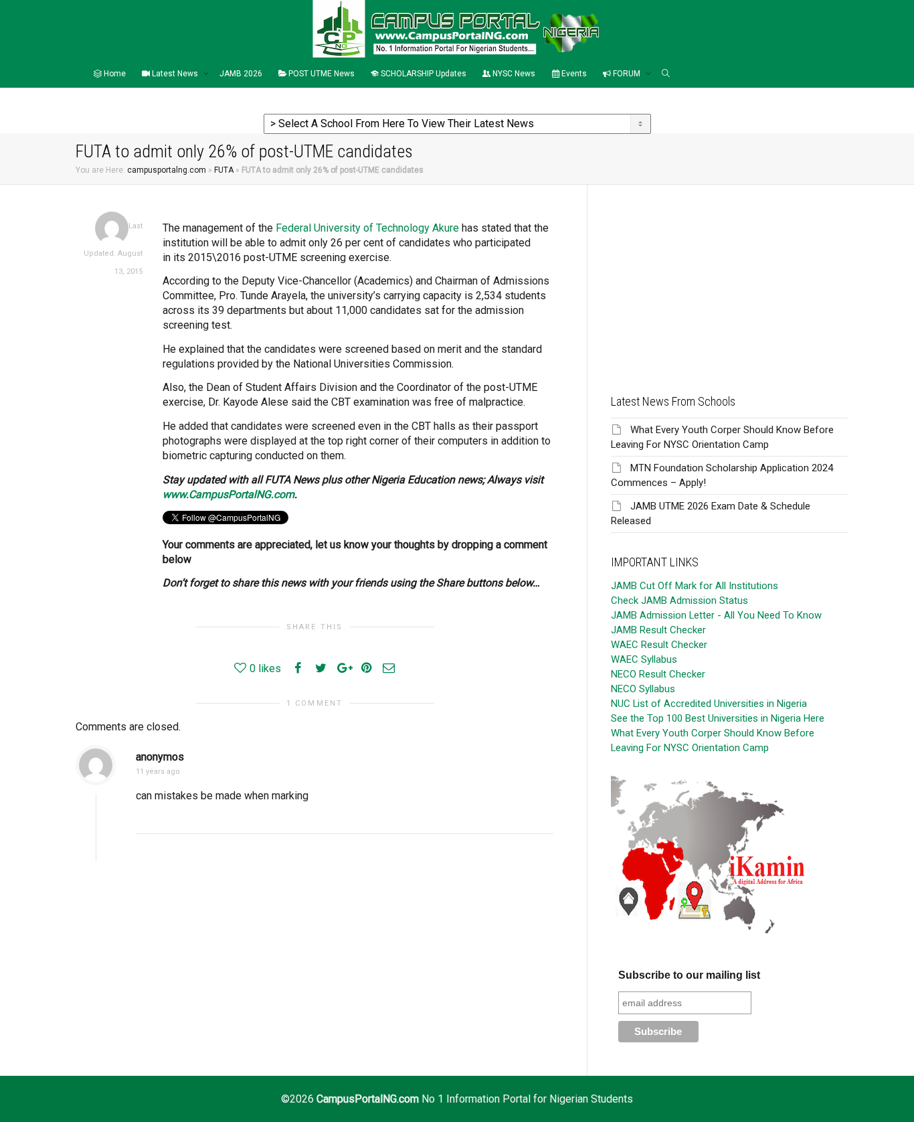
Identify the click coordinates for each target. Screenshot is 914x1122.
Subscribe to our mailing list (689, 975)
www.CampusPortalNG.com (228, 494)
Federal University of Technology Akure (367, 228)
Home (114, 73)
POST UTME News (320, 73)
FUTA (224, 170)
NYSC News (512, 73)
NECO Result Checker (658, 674)
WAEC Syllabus (644, 659)
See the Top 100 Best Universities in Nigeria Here (717, 718)
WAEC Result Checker (659, 645)
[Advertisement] (729, 278)
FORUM (626, 73)
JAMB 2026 (240, 73)
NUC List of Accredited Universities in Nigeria (709, 704)
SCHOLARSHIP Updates (422, 73)
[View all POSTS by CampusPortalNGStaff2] (111, 228)
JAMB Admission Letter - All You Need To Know (716, 615)
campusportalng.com (166, 170)
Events (573, 73)
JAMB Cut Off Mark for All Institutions (694, 586)
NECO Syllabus (643, 689)
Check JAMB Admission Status (679, 600)
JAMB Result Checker (658, 630)
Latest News (175, 73)
